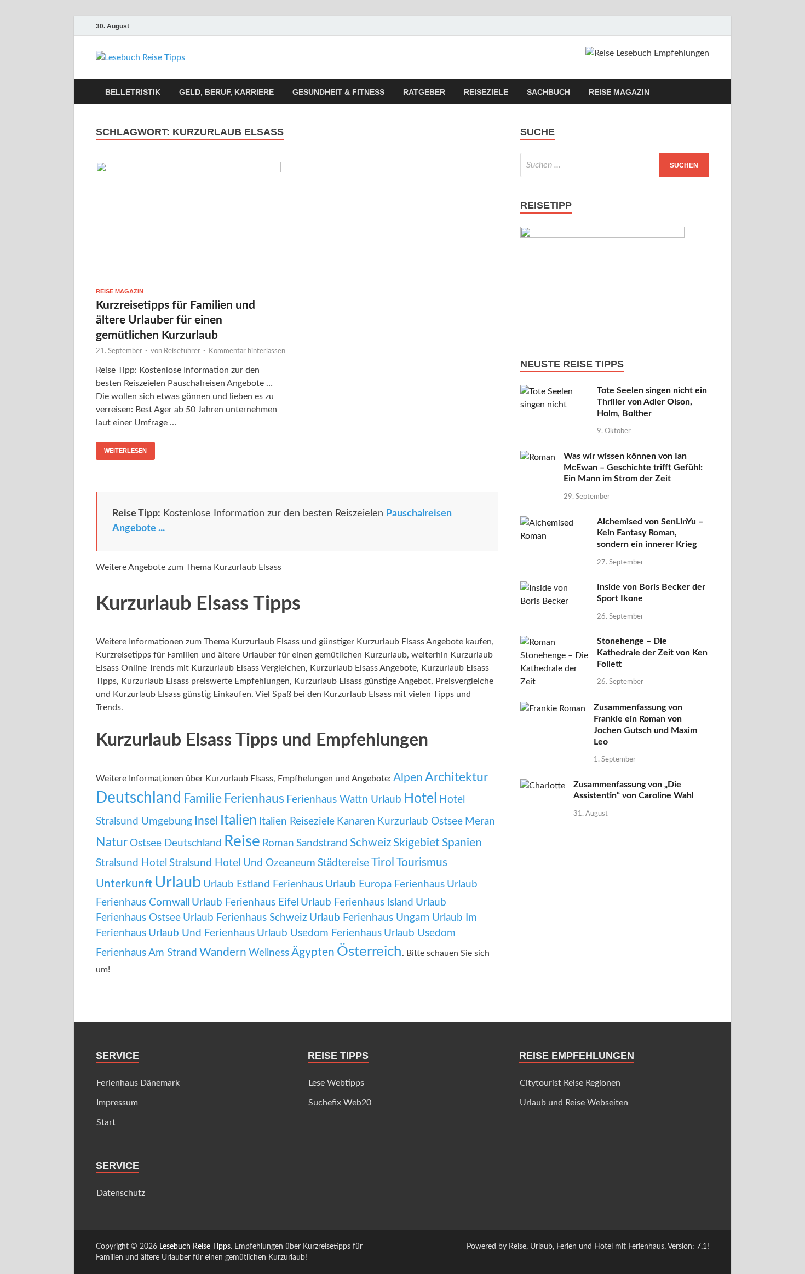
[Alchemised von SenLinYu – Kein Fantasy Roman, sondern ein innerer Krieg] (554, 522)
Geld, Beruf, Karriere (226, 92)
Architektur (456, 777)
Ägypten (313, 952)
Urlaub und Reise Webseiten (574, 1102)
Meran (480, 821)
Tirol (382, 862)
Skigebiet (416, 843)
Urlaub (177, 882)
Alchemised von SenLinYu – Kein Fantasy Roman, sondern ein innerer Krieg (650, 533)
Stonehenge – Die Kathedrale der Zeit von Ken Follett (652, 652)
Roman (278, 843)
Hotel (420, 798)
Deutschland (138, 798)
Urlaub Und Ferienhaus (201, 933)
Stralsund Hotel (131, 863)
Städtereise (343, 863)
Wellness (269, 953)
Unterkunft (124, 884)
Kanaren (356, 821)
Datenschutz (120, 1193)
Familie (202, 798)
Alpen (408, 777)
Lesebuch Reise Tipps (195, 1246)
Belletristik (132, 92)
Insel (206, 821)
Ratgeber (424, 92)
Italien (238, 820)
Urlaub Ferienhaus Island (357, 902)
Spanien (462, 843)
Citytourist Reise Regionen (570, 1083)
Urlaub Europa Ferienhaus (385, 884)
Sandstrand (322, 843)
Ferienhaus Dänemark (138, 1083)
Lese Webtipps (336, 1083)
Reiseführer (182, 351)
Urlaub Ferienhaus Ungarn (369, 918)
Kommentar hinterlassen (247, 351)
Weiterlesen (121, 448)
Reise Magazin (619, 92)
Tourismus (421, 862)
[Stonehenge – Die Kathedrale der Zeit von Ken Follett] (554, 642)
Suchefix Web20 (339, 1102)
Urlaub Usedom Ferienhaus (319, 933)
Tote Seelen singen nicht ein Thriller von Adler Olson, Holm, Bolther (652, 402)
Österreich (369, 951)
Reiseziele (486, 92)
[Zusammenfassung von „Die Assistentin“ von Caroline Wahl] (542, 785)
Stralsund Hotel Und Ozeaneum (242, 863)
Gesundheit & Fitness (338, 92)
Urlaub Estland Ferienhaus (263, 884)
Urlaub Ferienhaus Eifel (245, 902)
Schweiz (370, 843)
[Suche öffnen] (703, 92)
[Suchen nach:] (614, 165)
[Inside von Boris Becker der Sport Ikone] (554, 588)
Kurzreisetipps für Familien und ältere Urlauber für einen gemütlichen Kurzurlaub (175, 320)
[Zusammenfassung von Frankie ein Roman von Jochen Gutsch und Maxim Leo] (552, 708)
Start (106, 1122)
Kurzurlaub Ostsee (420, 821)
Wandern (222, 952)
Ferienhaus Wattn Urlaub (343, 799)
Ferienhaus (254, 798)
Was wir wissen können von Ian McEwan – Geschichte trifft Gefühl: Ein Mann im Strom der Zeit (633, 467)
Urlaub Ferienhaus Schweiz (245, 918)
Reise (242, 842)
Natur (112, 842)
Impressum (117, 1102)
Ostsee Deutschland (176, 843)
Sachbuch (548, 92)
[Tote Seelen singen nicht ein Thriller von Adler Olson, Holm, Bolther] (554, 391)
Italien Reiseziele (297, 821)
